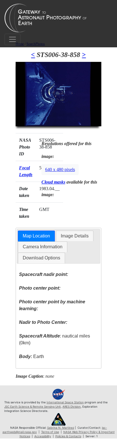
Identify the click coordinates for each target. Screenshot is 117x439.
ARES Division (71, 406)
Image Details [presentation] (75, 235)
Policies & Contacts (68, 436)
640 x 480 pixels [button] (60, 169)
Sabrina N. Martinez (60, 427)
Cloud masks (53, 182)
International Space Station (65, 402)
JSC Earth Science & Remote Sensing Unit (32, 406)
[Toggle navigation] (12, 39)
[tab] (36, 236)
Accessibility (42, 436)
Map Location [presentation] (36, 235)
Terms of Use (50, 432)
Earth (31, 356)
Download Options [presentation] (41, 257)
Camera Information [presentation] (42, 246)
